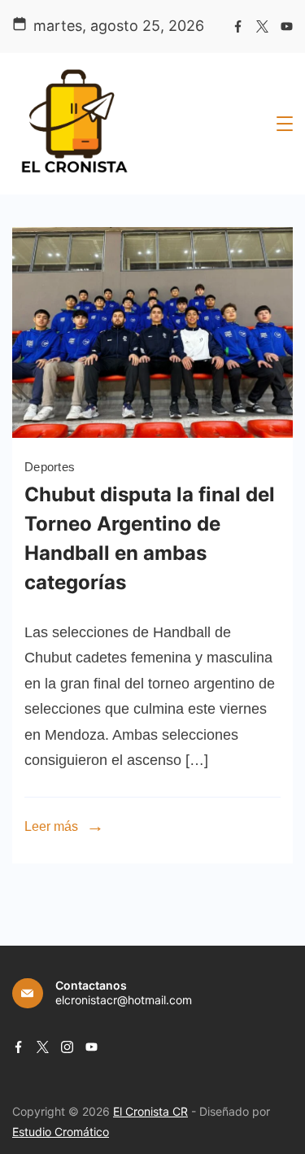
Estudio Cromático (60, 1132)
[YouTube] (287, 26)
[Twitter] (262, 26)
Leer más (51, 826)
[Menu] (285, 124)
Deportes (49, 467)
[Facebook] (238, 26)
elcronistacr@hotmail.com (123, 1000)
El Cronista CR (150, 1111)
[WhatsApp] (152, 433)
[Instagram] (67, 1047)
